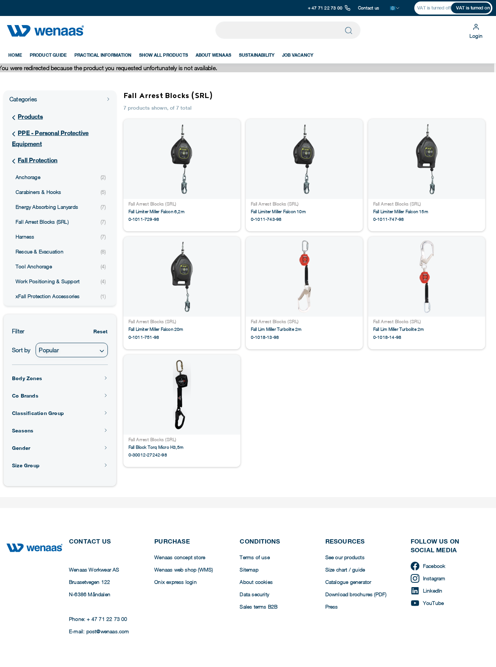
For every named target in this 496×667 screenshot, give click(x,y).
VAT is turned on (472, 8)
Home (15, 55)
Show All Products (163, 55)
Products (30, 116)
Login (476, 36)
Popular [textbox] (48, 350)
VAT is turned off (434, 8)
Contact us (368, 8)
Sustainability (257, 55)
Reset (100, 331)
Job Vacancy (297, 55)
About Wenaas (213, 55)
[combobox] (71, 350)
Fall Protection (37, 160)
